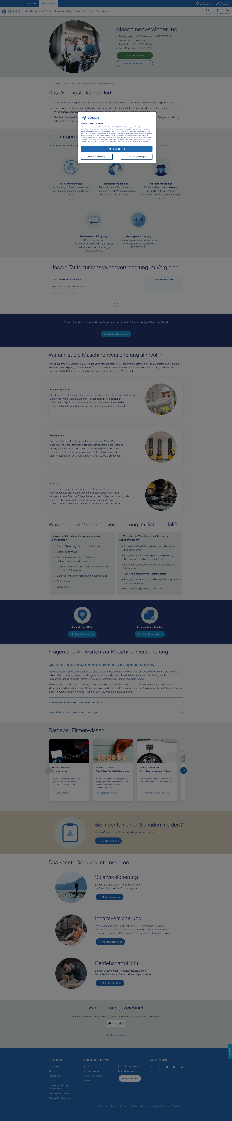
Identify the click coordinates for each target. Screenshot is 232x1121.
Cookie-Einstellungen (136, 157)
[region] (117, 137)
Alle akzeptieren (117, 149)
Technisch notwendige (96, 157)
